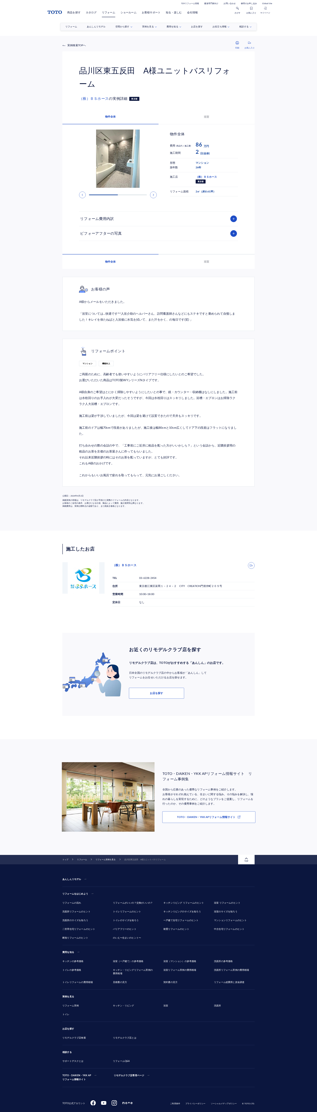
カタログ (91, 12)
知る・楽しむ (174, 12)
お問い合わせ (230, 3)
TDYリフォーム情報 (190, 3)
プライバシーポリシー (195, 1104)
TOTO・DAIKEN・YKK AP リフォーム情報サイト (76, 1077)
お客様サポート (151, 12)
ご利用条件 (175, 1104)
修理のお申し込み (249, 3)
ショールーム (129, 12)
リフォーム (108, 12)
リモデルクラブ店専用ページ (129, 1075)
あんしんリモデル (71, 879)
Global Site (267, 3)
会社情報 (192, 12)
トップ (65, 860)
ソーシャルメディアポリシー (224, 1104)
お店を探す (156, 693)
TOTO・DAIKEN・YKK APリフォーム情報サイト (206, 817)
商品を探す (74, 12)
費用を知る (68, 952)
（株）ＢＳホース (94, 98)
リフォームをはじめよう (75, 894)
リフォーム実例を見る (106, 860)
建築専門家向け (211, 3)
